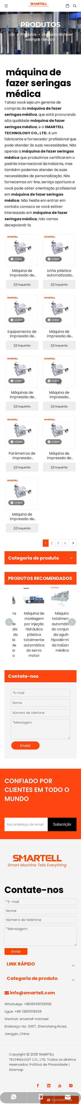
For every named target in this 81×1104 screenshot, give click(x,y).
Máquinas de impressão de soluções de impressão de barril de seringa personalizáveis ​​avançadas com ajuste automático (22, 394)
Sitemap (16, 1069)
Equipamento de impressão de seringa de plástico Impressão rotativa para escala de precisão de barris (22, 333)
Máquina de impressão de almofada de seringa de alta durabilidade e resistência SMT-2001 (22, 516)
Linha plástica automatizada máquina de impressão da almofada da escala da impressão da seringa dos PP (59, 273)
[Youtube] (59, 1085)
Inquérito (24, 284)
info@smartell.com (32, 993)
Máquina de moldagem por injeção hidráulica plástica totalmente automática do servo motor (26, 634)
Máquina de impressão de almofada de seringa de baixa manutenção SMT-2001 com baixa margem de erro (59, 455)
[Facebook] (37, 1085)
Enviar (25, 745)
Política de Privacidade (49, 1064)
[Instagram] (70, 1085)
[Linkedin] (48, 1085)
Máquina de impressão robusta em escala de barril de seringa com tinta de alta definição (59, 394)
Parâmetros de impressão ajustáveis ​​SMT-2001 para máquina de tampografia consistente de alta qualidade (22, 455)
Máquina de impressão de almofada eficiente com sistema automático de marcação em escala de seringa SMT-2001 (59, 333)
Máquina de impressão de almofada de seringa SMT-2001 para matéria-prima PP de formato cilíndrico (22, 273)
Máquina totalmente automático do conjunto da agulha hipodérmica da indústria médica (54, 632)
